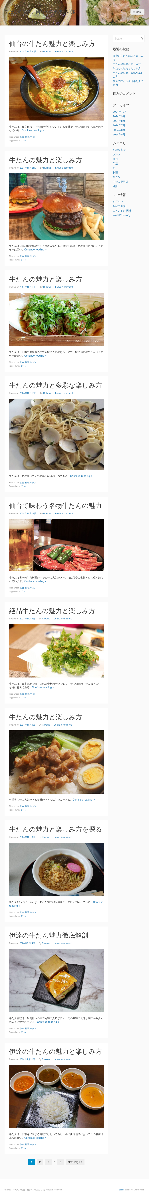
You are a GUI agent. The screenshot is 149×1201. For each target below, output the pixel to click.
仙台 (22, 136)
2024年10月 (120, 111)
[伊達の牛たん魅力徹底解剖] (56, 980)
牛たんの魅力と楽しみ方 (45, 159)
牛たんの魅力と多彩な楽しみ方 (55, 384)
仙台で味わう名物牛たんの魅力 (55, 505)
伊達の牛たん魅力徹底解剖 (48, 934)
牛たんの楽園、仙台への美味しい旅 (40, 11)
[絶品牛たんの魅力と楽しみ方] (56, 650)
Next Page (74, 1162)
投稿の (119, 206)
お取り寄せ (119, 149)
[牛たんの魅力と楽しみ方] (56, 206)
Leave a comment (64, 51)
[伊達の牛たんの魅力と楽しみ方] (56, 1096)
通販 (115, 186)
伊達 (22, 1028)
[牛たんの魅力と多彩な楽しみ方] (56, 434)
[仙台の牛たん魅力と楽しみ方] (56, 88)
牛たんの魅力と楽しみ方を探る (55, 828)
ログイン (118, 201)
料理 (27, 136)
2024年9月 (119, 116)
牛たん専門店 (120, 181)
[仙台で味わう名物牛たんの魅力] (56, 545)
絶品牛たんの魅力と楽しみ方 (52, 610)
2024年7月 (119, 125)
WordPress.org (121, 215)
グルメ (24, 140)
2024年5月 (119, 134)
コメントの (122, 210)
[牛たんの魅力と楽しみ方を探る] (56, 869)
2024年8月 (119, 121)
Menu (139, 12)
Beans (121, 1189)
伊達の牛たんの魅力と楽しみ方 (55, 1051)
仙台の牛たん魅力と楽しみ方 (52, 43)
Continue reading (32, 130)
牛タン (33, 136)
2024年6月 (119, 130)
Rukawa (47, 51)
